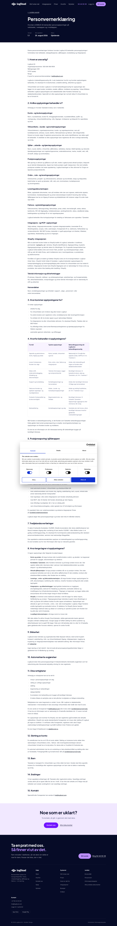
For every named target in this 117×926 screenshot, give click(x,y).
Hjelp (37, 885)
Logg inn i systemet (17, 907)
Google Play (25, 912)
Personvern (88, 877)
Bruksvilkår (88, 874)
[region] (58, 380)
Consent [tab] (32, 451)
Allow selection (58, 479)
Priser (56, 4)
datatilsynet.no (53, 729)
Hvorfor (63, 4)
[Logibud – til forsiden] (18, 4)
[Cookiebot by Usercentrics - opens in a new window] (87, 445)
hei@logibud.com (57, 76)
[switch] (48, 472)
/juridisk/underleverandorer (39, 512)
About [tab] (84, 450)
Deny (33, 479)
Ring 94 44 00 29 (99, 856)
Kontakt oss (51, 825)
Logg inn (91, 4)
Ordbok (62, 892)
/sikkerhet (33, 644)
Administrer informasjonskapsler (97, 922)
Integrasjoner (46, 4)
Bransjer (62, 888)
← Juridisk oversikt (33, 12)
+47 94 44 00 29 (16, 901)
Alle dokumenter (66, 825)
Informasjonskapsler (91, 881)
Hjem (37, 874)
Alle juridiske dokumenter (92, 885)
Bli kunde (101, 4)
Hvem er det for (65, 881)
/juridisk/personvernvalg (79, 709)
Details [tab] (58, 450)
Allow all (83, 479)
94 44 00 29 (82, 4)
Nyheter (71, 4)
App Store (15, 912)
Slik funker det (34, 4)
